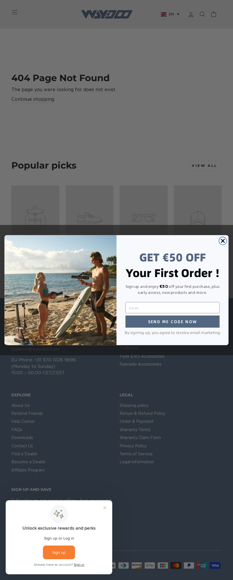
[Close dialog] (223, 241)
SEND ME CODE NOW (172, 321)
